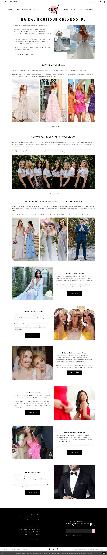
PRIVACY (75, 549)
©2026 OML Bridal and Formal (12, 549)
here (91, 553)
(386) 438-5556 (46, 214)
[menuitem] (11, 2)
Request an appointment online (21, 214)
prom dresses (76, 74)
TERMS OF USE (99, 549)
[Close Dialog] (2, 553)
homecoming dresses (87, 74)
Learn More (74, 293)
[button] (94, 2)
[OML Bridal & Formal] (53, 9)
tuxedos (31, 76)
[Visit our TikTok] (57, 549)
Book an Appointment (25, 54)
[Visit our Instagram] (53, 549)
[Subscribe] (93, 531)
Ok (104, 553)
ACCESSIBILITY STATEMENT (87, 549)
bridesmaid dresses (65, 74)
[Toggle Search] (87, 2)
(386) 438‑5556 (35, 514)
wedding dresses (30, 74)
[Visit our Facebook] (49, 549)
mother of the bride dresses (20, 76)
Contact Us (26, 549)
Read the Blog (34, 539)
